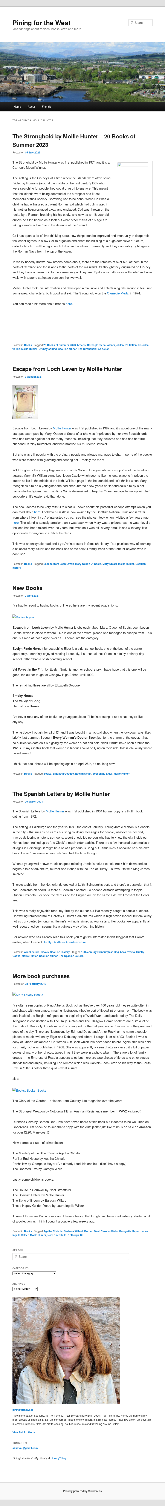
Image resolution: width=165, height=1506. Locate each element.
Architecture (32, 952)
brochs (81, 345)
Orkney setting (48, 349)
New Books (27, 588)
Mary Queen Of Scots (88, 564)
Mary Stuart (109, 564)
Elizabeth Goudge (63, 773)
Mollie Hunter (29, 349)
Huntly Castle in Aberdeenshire (64, 942)
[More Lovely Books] (27, 994)
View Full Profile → (23, 1432)
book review (127, 952)
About (31, 106)
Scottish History (60, 952)
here (69, 303)
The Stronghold (87, 349)
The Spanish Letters (71, 956)
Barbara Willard (73, 1231)
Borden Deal (91, 1231)
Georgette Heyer (129, 1231)
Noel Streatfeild (56, 1235)
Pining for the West (41, 22)
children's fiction (126, 345)
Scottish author (67, 349)
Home (17, 106)
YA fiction (103, 349)
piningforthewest (22, 1410)
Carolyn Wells (109, 1231)
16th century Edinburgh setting (100, 952)
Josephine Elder (102, 773)
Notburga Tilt (75, 1235)
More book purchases (41, 976)
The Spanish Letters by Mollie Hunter (61, 794)
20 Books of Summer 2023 (59, 345)
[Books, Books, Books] (29, 1090)
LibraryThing (58, 1458)
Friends (46, 106)
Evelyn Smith (83, 773)
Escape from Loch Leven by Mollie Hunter (67, 369)
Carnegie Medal (118, 293)
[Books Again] (23, 617)
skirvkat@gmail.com (25, 1448)
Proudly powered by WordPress (82, 1491)
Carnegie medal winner (101, 345)
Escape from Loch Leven (58, 564)
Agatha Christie (53, 1231)
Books (28, 345)
